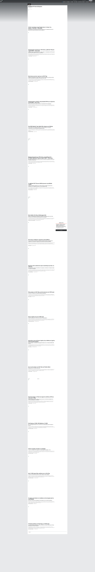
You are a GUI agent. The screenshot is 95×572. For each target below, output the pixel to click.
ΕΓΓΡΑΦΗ (61, 230)
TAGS (31, 9)
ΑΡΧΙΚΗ (29, 9)
